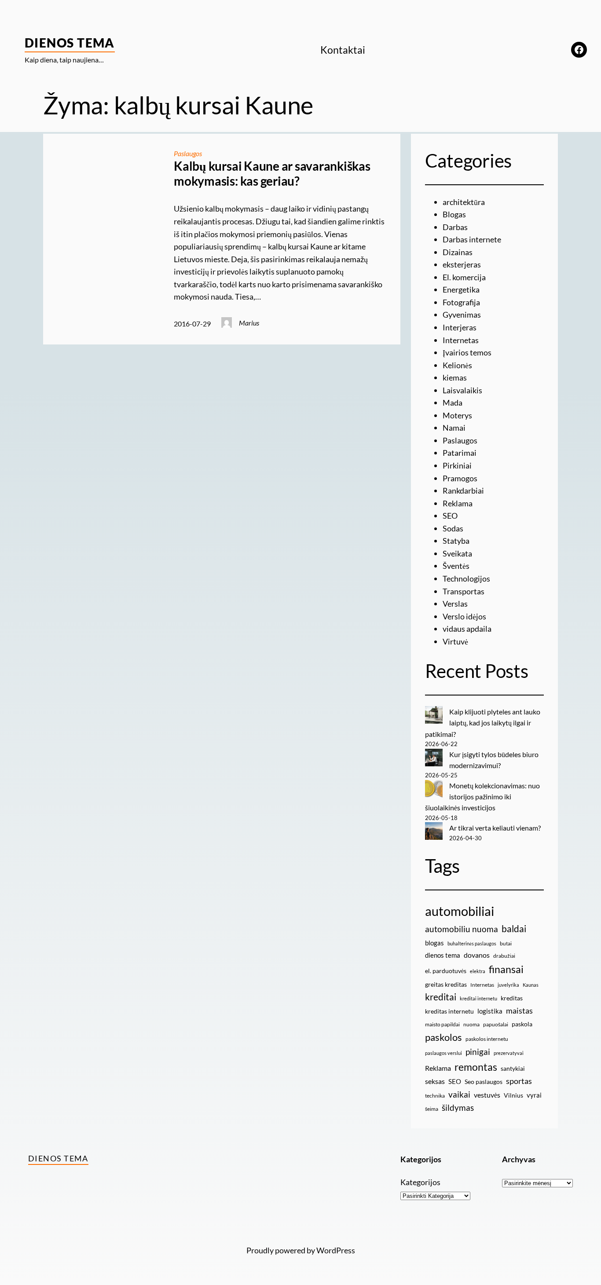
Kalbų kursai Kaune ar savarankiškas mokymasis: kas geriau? (272, 173)
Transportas (463, 591)
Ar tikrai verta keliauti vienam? (495, 828)
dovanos (477, 955)
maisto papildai (442, 1024)
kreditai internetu (478, 998)
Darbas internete (472, 239)
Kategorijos (420, 1182)
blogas (434, 943)
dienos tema (442, 955)
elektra (477, 971)
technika (435, 1095)
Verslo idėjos (464, 616)
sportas (519, 1081)
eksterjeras (462, 264)
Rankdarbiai (463, 490)
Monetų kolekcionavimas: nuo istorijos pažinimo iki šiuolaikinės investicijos (482, 796)
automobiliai (459, 911)
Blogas (454, 214)
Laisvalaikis (462, 390)
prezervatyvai (509, 1053)
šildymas (458, 1107)
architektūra (464, 202)
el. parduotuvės (445, 970)
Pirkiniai (457, 465)
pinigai (477, 1052)
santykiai (513, 1068)
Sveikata (457, 553)
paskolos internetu (486, 1039)
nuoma (471, 1024)
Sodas (453, 528)
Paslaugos (188, 153)
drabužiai (504, 955)
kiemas (455, 377)
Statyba (456, 540)
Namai (454, 427)
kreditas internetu (449, 1011)
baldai (514, 928)
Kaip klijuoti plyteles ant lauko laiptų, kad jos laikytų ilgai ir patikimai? (483, 722)
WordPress (335, 1250)
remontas (475, 1067)
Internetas (461, 340)
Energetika (461, 289)
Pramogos (460, 478)
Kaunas (531, 985)
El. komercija (464, 277)
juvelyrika (508, 985)
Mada (452, 402)
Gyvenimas (462, 314)
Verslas (455, 603)
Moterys (457, 415)
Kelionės (457, 365)
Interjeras (459, 327)
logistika (489, 1011)
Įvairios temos (467, 352)
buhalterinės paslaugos (471, 943)
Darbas (455, 227)
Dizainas (458, 252)
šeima (431, 1109)
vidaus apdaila (467, 628)
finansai (506, 969)
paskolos (443, 1037)
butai (506, 943)
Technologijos (466, 578)
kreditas (512, 998)
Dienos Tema (70, 42)
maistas (519, 1010)
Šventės (456, 566)
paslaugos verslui (443, 1053)
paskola (522, 1024)
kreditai (440, 997)
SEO (450, 515)
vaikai (459, 1094)
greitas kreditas (446, 984)
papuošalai (495, 1024)
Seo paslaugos (483, 1081)
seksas (435, 1081)
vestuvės (487, 1095)
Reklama (458, 503)
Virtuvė (455, 641)
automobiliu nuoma (461, 929)
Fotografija (461, 302)
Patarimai (459, 453)
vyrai (534, 1095)
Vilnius (513, 1095)
